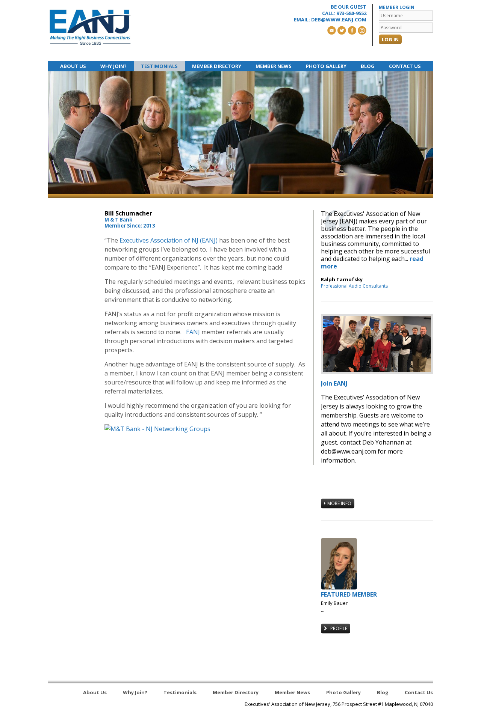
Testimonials (159, 66)
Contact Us (405, 66)
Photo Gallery (326, 66)
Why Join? (113, 66)
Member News (274, 66)
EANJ (193, 332)
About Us (73, 66)
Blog (368, 66)
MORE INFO (339, 503)
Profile (338, 628)
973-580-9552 (351, 13)
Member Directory (216, 66)
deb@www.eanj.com (338, 19)
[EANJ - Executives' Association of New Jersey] (90, 27)
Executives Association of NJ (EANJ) (168, 240)
